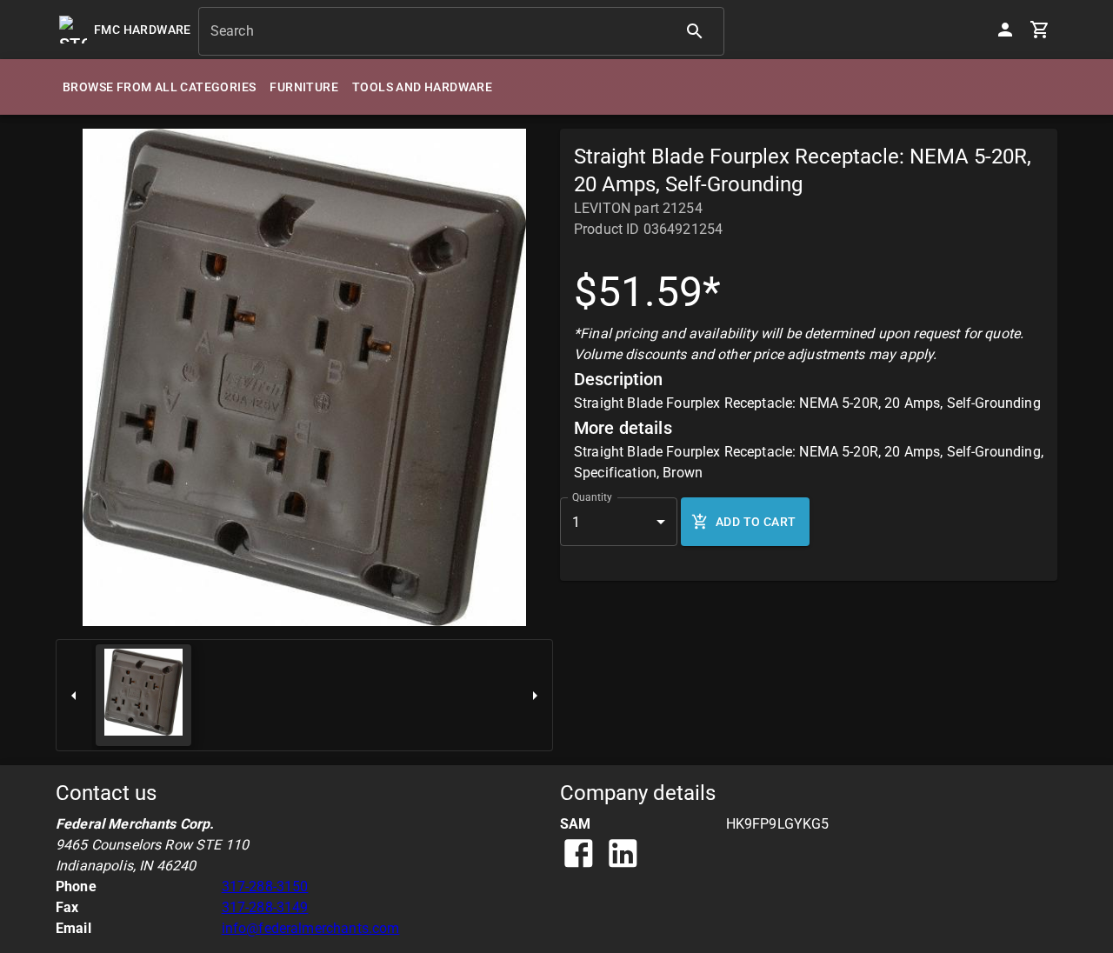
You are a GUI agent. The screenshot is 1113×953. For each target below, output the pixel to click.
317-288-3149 (265, 907)
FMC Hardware (142, 30)
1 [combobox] (576, 522)
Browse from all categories (159, 87)
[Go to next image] (534, 695)
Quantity (592, 497)
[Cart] (1040, 29)
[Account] (1005, 29)
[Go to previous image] (74, 695)
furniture (304, 87)
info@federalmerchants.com (311, 928)
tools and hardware (422, 87)
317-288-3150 (265, 886)
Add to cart (756, 522)
